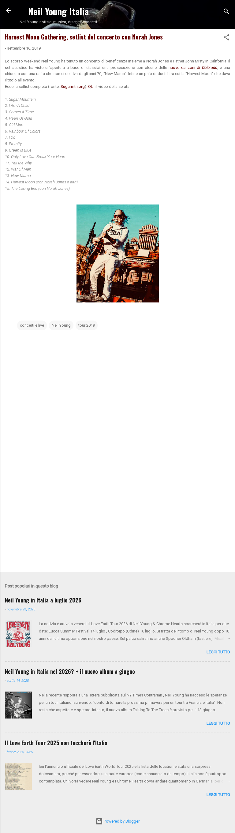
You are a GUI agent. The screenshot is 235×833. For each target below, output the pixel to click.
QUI (91, 86)
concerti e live (32, 325)
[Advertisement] (117, 519)
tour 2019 (86, 325)
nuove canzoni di (193, 67)
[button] (226, 38)
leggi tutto (218, 652)
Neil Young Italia (58, 11)
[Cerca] (226, 12)
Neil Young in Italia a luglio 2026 (43, 600)
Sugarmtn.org (73, 86)
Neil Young (61, 325)
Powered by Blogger (121, 821)
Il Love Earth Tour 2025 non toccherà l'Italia (56, 743)
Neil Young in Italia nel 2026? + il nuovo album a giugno (70, 671)
